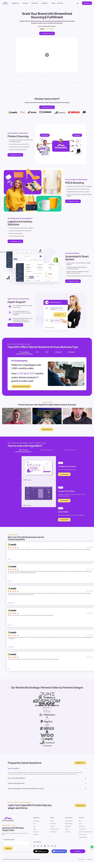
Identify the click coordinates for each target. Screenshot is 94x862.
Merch (34, 829)
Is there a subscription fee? (16, 783)
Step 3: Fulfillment (70, 450)
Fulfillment (52, 826)
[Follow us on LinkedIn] (34, 846)
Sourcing (52, 821)
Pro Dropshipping (24, 352)
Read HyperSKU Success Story (21, 386)
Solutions (25, 3)
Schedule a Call (80, 805)
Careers (67, 829)
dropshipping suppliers (15, 141)
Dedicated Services (54, 829)
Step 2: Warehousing (46, 450)
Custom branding (13, 236)
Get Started (87, 3)
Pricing (53, 3)
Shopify (82, 267)
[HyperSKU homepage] (5, 3)
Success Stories (82, 829)
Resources (60, 3)
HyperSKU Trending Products (85, 831)
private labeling (88, 186)
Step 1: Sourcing (23, 450)
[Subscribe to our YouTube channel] (45, 846)
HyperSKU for (15, 3)
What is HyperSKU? (13, 768)
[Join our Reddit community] (55, 846)
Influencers (58, 352)
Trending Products (83, 837)
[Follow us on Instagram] (38, 846)
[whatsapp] (92, 847)
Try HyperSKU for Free (47, 33)
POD (46, 352)
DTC (37, 352)
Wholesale (71, 352)
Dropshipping (36, 821)
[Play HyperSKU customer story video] (47, 55)
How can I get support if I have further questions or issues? (26, 788)
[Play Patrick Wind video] (16, 416)
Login (77, 3)
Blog (80, 821)
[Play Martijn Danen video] (77, 416)
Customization (53, 831)
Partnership (35, 3)
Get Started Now (64, 474)
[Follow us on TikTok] (51, 846)
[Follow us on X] (48, 846)
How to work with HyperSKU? (16, 778)
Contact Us (67, 831)
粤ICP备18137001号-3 (36, 859)
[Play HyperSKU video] (47, 416)
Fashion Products (83, 834)
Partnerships (68, 826)
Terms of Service (81, 859)
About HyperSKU (68, 821)
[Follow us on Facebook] (41, 846)
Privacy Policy (89, 859)
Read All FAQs (79, 763)
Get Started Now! (47, 429)
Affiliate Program (69, 823)
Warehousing (53, 823)
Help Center (81, 826)
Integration (45, 3)
